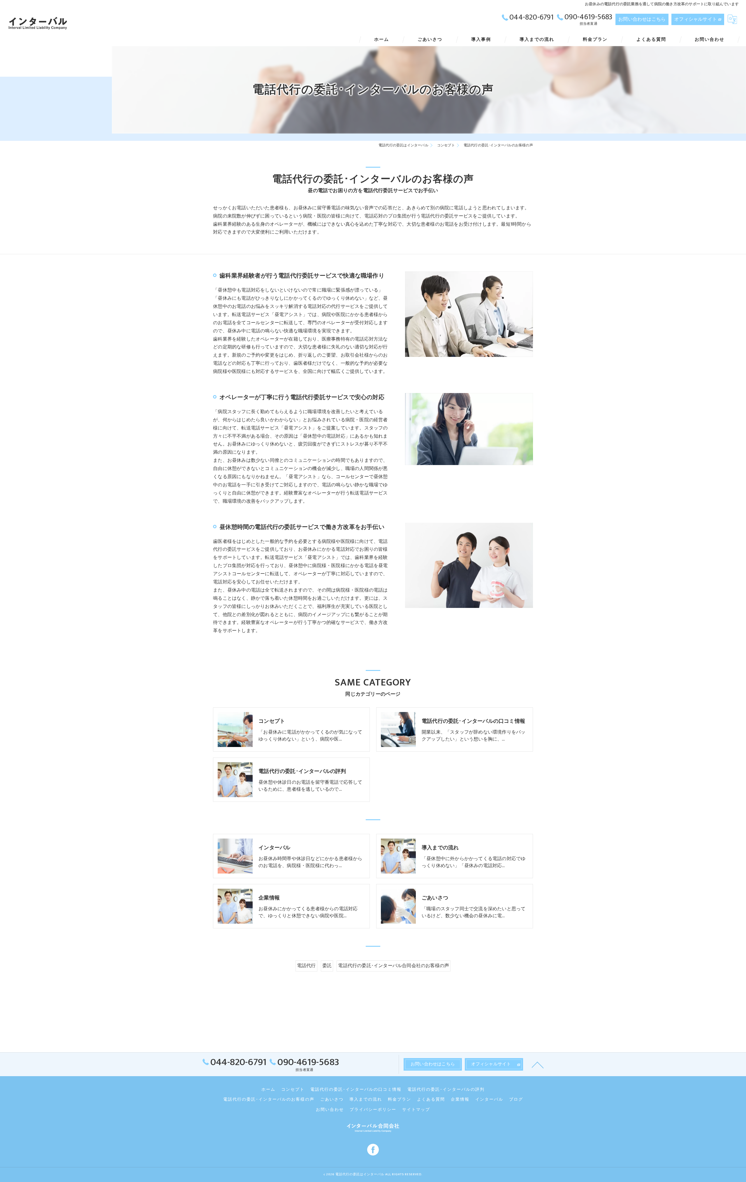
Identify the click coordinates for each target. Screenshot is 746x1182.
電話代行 (306, 965)
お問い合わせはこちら (642, 19)
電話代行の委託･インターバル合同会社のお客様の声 (393, 965)
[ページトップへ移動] (537, 1064)
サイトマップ (416, 1109)
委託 (327, 965)
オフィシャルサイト (695, 19)
